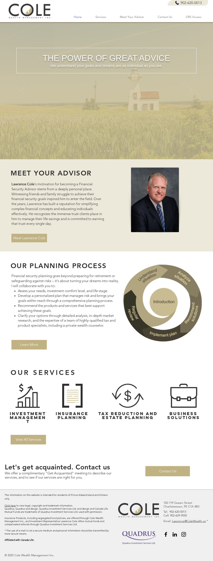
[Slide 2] (101, 151)
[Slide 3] (108, 151)
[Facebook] (166, 534)
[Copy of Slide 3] (112, 151)
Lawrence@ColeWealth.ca (189, 521)
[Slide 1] (104, 151)
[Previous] (23, 90)
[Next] (190, 90)
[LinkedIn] (175, 534)
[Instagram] (184, 534)
